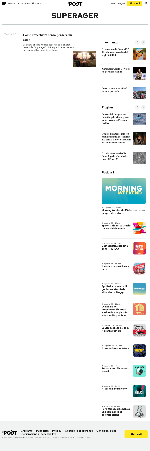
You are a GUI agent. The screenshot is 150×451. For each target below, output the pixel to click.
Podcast (26, 3)
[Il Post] (75, 3)
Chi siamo (27, 430)
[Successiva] (143, 42)
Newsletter (13, 3)
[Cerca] (33, 3)
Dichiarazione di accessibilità (38, 434)
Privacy (56, 430)
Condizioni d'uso (106, 430)
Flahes (108, 107)
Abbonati (134, 3)
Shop (113, 3)
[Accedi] (146, 3)
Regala (121, 3)
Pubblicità (42, 430)
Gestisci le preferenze (79, 430)
